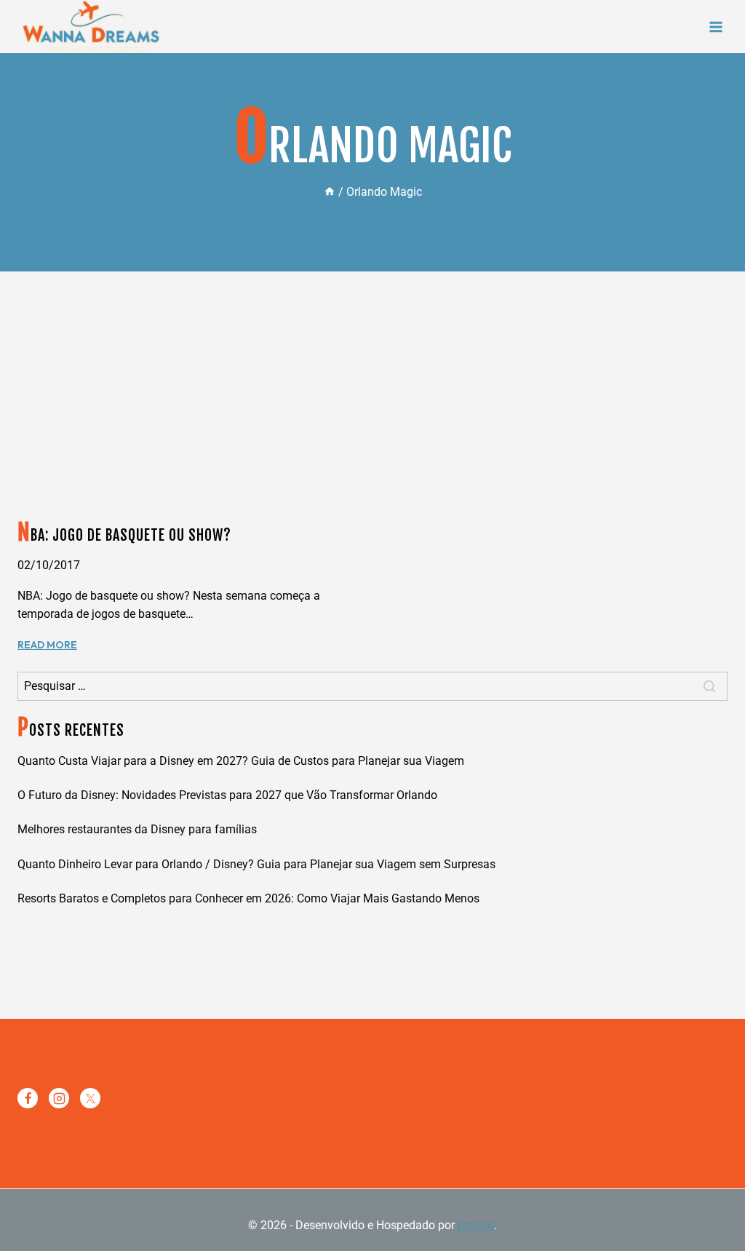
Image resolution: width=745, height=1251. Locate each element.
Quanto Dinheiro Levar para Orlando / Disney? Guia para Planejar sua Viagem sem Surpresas (256, 864)
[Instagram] (59, 1098)
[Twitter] (90, 1098)
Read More (47, 644)
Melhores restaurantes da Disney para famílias (137, 829)
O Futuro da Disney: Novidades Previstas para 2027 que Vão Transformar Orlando (227, 795)
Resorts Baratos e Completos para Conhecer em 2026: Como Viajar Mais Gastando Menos (248, 898)
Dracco (476, 1225)
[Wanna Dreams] (91, 26)
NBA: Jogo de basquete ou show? (124, 535)
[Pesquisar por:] (372, 686)
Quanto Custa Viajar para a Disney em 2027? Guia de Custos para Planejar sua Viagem (240, 761)
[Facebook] (27, 1098)
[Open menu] (716, 27)
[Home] (329, 192)
